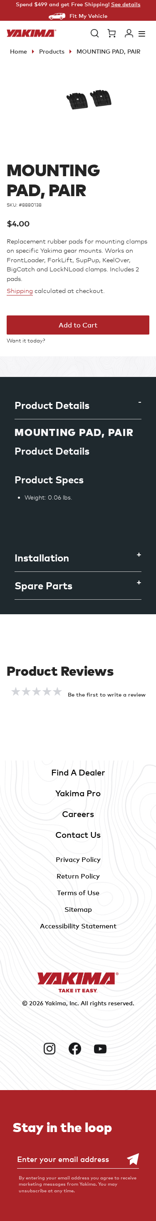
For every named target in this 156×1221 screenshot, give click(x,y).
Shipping (20, 291)
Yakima (55, 1003)
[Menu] (142, 33)
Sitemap (78, 909)
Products (51, 51)
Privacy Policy (78, 859)
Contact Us (78, 835)
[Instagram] (52, 1048)
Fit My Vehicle (88, 15)
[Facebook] (78, 1048)
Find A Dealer (78, 772)
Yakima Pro (78, 793)
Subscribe (128, 1159)
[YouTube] (103, 1048)
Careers (78, 814)
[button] (95, 33)
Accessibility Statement (78, 926)
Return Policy (78, 876)
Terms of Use (78, 893)
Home (18, 51)
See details (126, 4)
